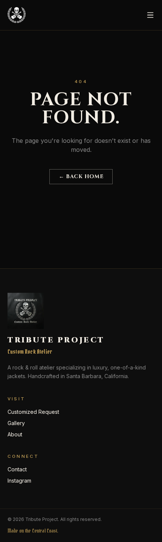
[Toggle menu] (150, 15)
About (15, 434)
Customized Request (33, 412)
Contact (17, 469)
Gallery (16, 423)
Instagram (19, 480)
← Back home (81, 176)
